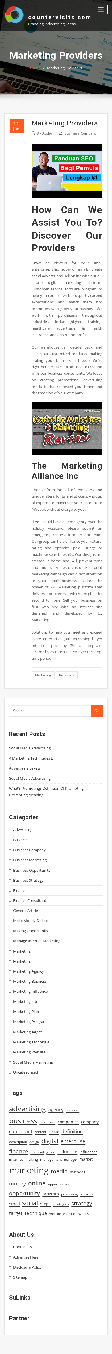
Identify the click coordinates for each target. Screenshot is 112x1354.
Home (35, 67)
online (37, 1183)
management (51, 1159)
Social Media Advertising (30, 748)
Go (97, 710)
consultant (20, 1131)
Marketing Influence (30, 991)
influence (67, 1151)
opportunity (24, 1193)
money (17, 1183)
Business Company (80, 133)
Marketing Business (30, 981)
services (86, 1194)
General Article (25, 910)
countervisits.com (60, 17)
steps (45, 1203)
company (90, 1121)
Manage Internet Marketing (36, 940)
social (30, 1203)
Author (45, 133)
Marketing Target (27, 1031)
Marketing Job (25, 1001)
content (40, 1132)
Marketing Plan (26, 1011)
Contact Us (22, 1246)
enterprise (73, 1141)
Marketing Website (29, 1052)
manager (70, 1160)
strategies (61, 1204)
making (31, 1159)
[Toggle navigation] (101, 9)
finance (18, 1151)
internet (16, 1159)
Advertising (22, 829)
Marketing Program (30, 1021)
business (23, 1120)
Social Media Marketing (33, 1062)
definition (72, 1131)
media (59, 1171)
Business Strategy (28, 880)
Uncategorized (25, 1072)
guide (50, 1152)
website (55, 1214)
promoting (69, 1194)
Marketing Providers (64, 67)
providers (66, 675)
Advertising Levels (24, 768)
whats (83, 1213)
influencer (88, 1151)
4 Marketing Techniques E (31, 758)
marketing (43, 675)
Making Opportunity (30, 930)
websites (69, 1214)
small (14, 1203)
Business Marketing (30, 859)
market (86, 1159)
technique (36, 1212)
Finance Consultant (29, 900)
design (34, 1142)
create (54, 1131)
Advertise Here (25, 1257)
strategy (81, 1203)
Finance (19, 890)
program (50, 1193)
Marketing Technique (31, 1042)
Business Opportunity (32, 870)
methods (77, 1172)
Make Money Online (30, 920)
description (18, 1141)
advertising (27, 1108)
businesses (47, 1122)
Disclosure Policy (27, 1267)
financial (37, 1152)
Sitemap (20, 1277)
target (15, 1213)
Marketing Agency (28, 971)
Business (20, 839)
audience (72, 1110)
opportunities (58, 1184)
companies (68, 1121)
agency (55, 1109)
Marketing (22, 951)
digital (49, 1141)
